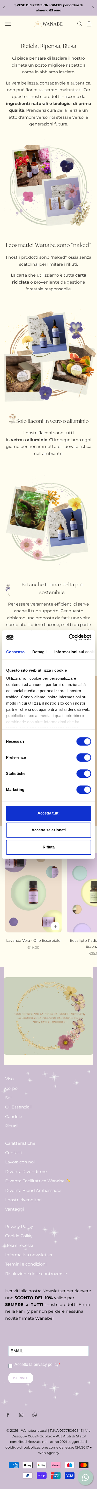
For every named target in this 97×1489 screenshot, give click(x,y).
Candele (13, 1116)
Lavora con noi (20, 1162)
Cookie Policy (19, 1235)
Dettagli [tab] (39, 652)
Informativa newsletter (29, 1254)
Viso (9, 1078)
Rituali (11, 1125)
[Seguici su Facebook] (7, 1414)
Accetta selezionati (49, 830)
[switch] (83, 757)
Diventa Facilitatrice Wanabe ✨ (38, 1180)
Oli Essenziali (18, 1107)
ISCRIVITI (20, 1378)
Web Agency (48, 1453)
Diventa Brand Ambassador (33, 1190)
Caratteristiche (20, 1143)
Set (8, 1097)
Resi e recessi (19, 1245)
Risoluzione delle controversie (36, 1273)
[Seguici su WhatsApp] (34, 1414)
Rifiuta (49, 847)
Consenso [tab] (15, 652)
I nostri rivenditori (23, 1199)
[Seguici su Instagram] (21, 1414)
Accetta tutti (48, 813)
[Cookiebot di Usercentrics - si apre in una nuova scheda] (69, 637)
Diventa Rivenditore (26, 1171)
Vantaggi (14, 1209)
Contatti (13, 1152)
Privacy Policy (19, 1226)
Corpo (11, 1088)
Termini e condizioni (26, 1264)
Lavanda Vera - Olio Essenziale (33, 940)
